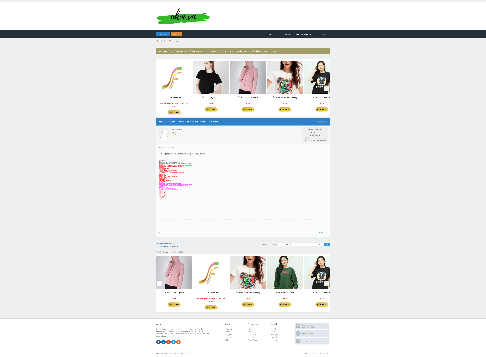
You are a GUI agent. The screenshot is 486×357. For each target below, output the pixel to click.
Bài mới (159, 41)
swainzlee (177, 129)
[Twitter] (173, 342)
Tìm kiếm (288, 34)
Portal (268, 34)
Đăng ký (177, 34)
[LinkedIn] (163, 342)
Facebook (275, 329)
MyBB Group (185, 353)
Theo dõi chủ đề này (166, 244)
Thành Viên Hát (214, 51)
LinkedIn (274, 337)
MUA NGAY (174, 112)
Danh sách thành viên (303, 34)
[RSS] (178, 342)
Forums (277, 34)
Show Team (253, 340)
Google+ (274, 334)
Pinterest (275, 340)
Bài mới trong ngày (171, 41)
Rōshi (317, 353)
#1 (326, 147)
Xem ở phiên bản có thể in (168, 247)
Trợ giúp (326, 34)
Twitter (274, 331)
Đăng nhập (163, 34)
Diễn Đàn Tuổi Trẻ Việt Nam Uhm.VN (172, 51)
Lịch (317, 34)
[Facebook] (158, 342)
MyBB (168, 353)
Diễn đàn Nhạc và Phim (197, 51)
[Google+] (168, 342)
